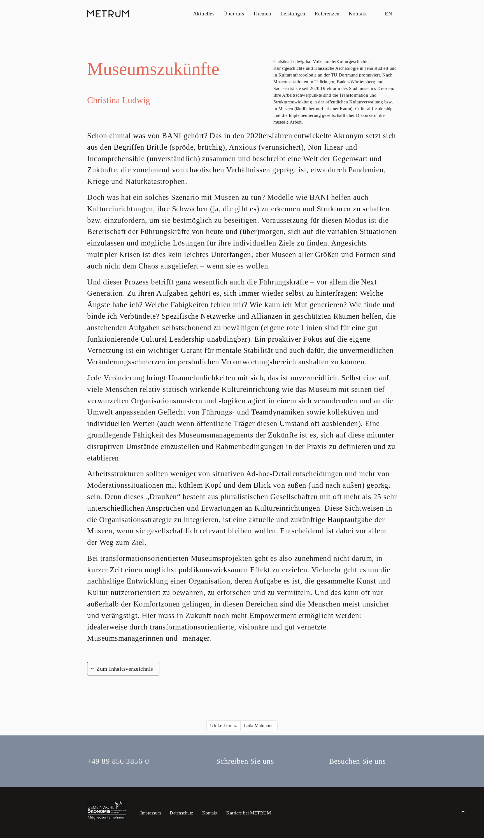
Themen (262, 14)
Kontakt (358, 14)
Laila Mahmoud (259, 725)
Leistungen (293, 14)
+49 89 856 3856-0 (118, 761)
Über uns (233, 14)
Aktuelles (203, 14)
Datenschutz (181, 813)
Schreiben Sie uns (245, 761)
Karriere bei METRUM (248, 813)
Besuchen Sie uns (357, 761)
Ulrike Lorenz (223, 725)
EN (388, 14)
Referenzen (327, 14)
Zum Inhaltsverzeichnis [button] (125, 669)
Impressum (150, 813)
